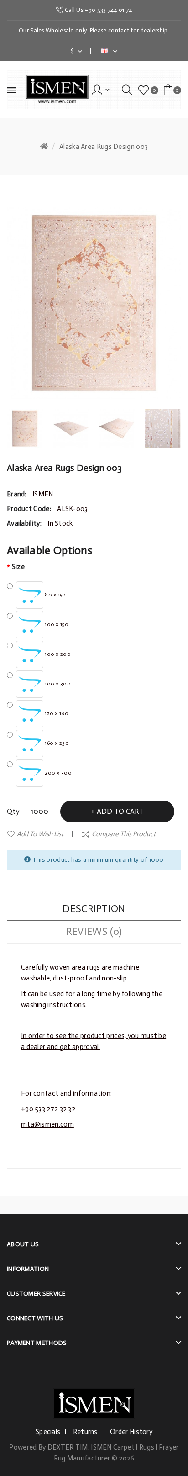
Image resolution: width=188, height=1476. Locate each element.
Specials (48, 1432)
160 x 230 (56, 743)
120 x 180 (55, 713)
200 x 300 (57, 773)
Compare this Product (124, 834)
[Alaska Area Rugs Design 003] (25, 428)
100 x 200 (57, 654)
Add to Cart (120, 811)
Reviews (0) (94, 931)
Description (94, 908)
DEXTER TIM (67, 1447)
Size (18, 567)
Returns (85, 1432)
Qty (13, 811)
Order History (131, 1432)
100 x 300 (57, 683)
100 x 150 (55, 624)
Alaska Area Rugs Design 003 (103, 146)
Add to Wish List (40, 834)
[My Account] (101, 89)
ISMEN (42, 494)
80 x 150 (54, 594)
